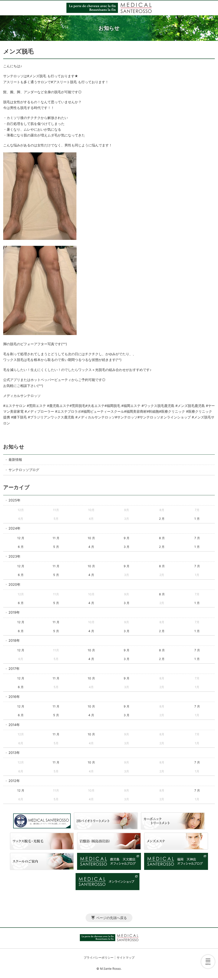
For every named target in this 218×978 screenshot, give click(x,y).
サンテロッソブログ (24, 470)
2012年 (14, 781)
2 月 (162, 518)
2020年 (14, 584)
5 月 (56, 546)
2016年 (14, 696)
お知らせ (13, 447)
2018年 (14, 640)
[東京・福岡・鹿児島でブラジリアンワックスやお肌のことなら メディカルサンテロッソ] (109, 8)
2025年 (14, 500)
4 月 (91, 546)
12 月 (20, 538)
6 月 (21, 546)
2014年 (14, 725)
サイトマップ (126, 957)
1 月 (197, 518)
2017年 (14, 668)
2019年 (14, 612)
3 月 (126, 546)
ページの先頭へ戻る (111, 918)
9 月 (126, 538)
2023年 (14, 556)
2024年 (14, 528)
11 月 (56, 538)
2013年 (14, 752)
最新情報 (15, 459)
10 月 (91, 538)
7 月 (197, 538)
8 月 (162, 538)
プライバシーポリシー (98, 957)
